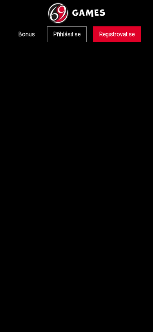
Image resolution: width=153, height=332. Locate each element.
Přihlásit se (66, 34)
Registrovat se (117, 34)
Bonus (26, 34)
